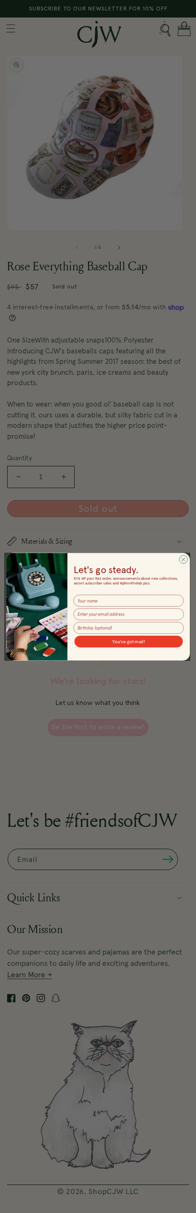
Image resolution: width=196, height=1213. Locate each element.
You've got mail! (128, 641)
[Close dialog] (183, 559)
